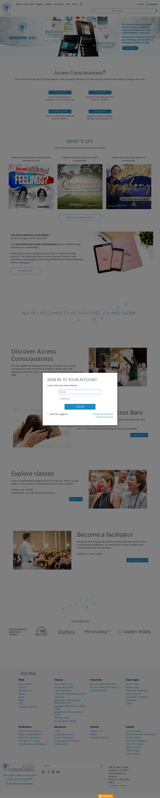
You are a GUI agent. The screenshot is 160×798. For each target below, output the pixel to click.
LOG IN (80, 406)
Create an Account (104, 417)
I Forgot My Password (103, 414)
